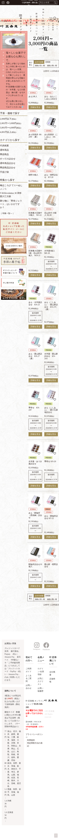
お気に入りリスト (40, 681)
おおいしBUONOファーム (43, 24)
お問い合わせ (28, 686)
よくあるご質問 (28, 678)
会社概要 (52, 673)
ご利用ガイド (28, 670)
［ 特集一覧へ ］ (7, 213)
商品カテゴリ (21, 25)
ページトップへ (56, 835)
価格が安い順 (40, 66)
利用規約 (31, 740)
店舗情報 (52, 680)
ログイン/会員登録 (41, 671)
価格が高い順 (52, 66)
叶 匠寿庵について (37, 23)
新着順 (47, 62)
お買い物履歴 (40, 689)
